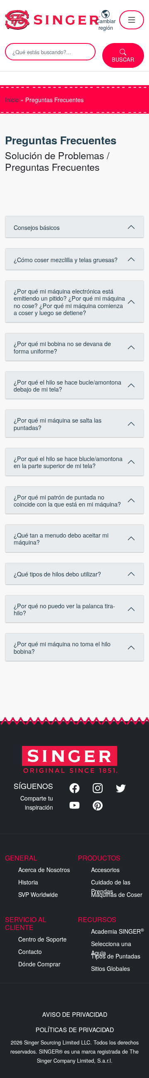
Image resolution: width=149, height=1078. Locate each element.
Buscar (123, 59)
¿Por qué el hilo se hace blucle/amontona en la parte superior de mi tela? (68, 462)
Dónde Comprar (39, 964)
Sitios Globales (110, 968)
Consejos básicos (37, 227)
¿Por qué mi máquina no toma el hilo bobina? (62, 647)
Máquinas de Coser (116, 894)
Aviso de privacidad (74, 1014)
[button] (131, 19)
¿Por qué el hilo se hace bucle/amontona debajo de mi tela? (67, 385)
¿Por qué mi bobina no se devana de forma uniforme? (62, 347)
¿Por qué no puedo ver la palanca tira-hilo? (64, 609)
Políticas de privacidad (75, 1029)
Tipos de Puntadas (115, 956)
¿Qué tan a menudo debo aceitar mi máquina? (61, 538)
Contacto (30, 951)
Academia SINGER (117, 931)
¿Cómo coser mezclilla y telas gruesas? (66, 259)
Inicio (12, 99)
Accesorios (105, 869)
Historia (28, 882)
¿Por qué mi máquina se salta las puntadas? (57, 423)
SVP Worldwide (38, 894)
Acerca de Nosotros (44, 869)
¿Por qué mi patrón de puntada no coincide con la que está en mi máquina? (67, 500)
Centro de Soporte (42, 939)
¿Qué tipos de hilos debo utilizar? (57, 573)
